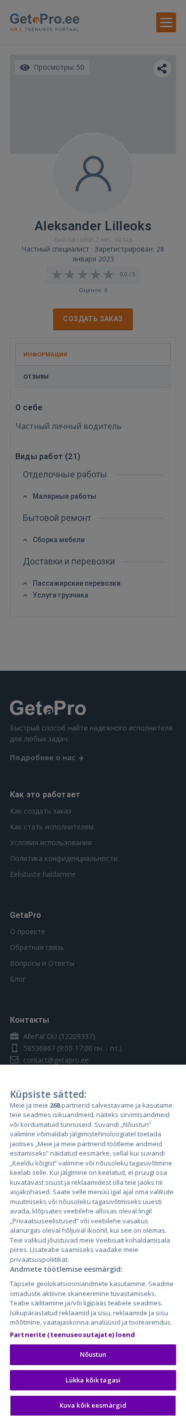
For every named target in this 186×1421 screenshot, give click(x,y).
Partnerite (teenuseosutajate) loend (72, 1334)
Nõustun (93, 1354)
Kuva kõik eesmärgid (93, 1405)
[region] (93, 1243)
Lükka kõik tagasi (93, 1380)
